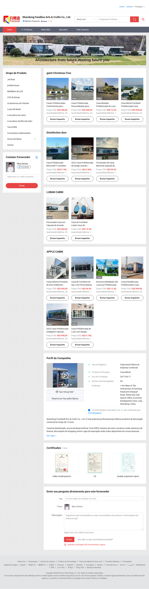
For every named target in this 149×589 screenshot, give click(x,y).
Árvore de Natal (14, 139)
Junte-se (129, 6)
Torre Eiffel (12, 127)
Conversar (25, 167)
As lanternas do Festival (18, 103)
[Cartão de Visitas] (37, 157)
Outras (10, 145)
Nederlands (140, 565)
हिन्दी (52, 567)
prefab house (13, 85)
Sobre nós (21, 561)
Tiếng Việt (80, 567)
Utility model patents (62, 476)
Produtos (28, 29)
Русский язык (111, 565)
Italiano (100, 565)
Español (70, 565)
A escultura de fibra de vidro (19, 121)
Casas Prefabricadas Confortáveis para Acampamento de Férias (57, 106)
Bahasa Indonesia (94, 567)
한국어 (122, 565)
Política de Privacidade (67, 561)
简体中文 (32, 565)
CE (95, 476)
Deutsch (79, 565)
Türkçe (70, 567)
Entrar (122, 6)
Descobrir (63, 29)
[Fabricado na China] (21, 5)
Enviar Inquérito (57, 119)
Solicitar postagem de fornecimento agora (84, 544)
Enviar (69, 539)
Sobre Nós (45, 29)
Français (60, 565)
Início (9, 29)
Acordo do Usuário (47, 561)
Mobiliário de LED (15, 91)
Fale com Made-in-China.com (90, 561)
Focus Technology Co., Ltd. (69, 573)
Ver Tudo (51, 435)
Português (90, 565)
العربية (130, 565)
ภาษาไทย (61, 567)
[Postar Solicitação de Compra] (143, 19)
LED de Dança (13, 97)
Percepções (127, 561)
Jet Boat (11, 79)
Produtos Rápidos (112, 561)
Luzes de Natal (14, 109)
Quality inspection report (128, 476)
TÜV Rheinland (94, 413)
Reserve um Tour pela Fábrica (65, 398)
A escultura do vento (16, 115)
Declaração (33, 561)
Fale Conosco (82, 29)
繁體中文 (42, 565)
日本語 (51, 565)
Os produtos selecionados (19, 133)
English (23, 565)
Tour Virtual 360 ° (66, 391)
